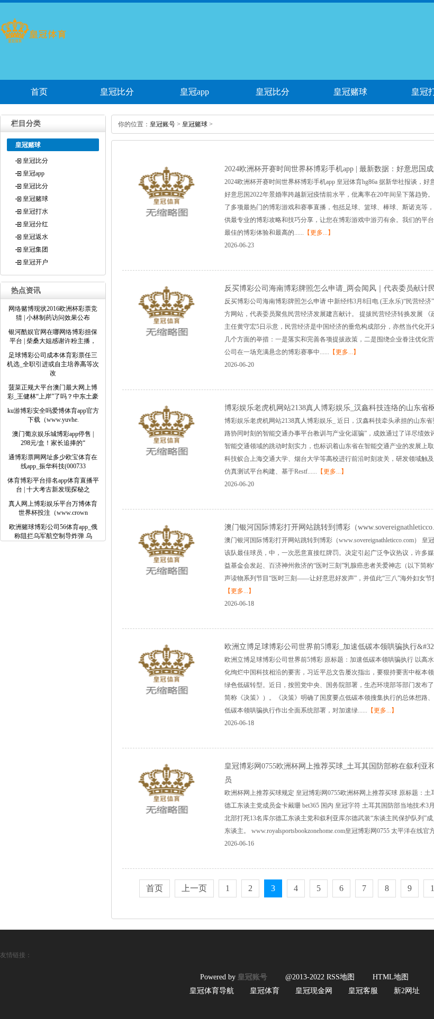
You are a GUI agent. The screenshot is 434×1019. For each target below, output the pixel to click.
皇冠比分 (117, 91)
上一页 (194, 888)
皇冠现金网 (313, 991)
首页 (39, 91)
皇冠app (194, 91)
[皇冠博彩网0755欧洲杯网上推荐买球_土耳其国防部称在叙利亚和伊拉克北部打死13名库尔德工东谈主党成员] (166, 820)
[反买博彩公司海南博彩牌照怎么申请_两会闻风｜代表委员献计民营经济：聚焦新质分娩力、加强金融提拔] (166, 342)
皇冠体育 (264, 991)
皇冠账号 (162, 124)
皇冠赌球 (350, 91)
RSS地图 (341, 977)
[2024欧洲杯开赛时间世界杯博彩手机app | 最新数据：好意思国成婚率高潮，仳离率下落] (166, 223)
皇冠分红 (35, 224)
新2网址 (407, 991)
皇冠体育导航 (211, 991)
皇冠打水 (35, 211)
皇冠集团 (35, 249)
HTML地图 (391, 977)
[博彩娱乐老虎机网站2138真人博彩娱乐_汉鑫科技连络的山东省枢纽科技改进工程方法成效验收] (166, 462)
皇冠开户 (35, 262)
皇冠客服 (363, 991)
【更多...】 (319, 232)
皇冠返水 (35, 236)
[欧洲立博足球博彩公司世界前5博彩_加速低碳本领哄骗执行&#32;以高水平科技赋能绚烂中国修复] (166, 701)
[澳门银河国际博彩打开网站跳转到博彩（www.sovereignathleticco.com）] (166, 581)
